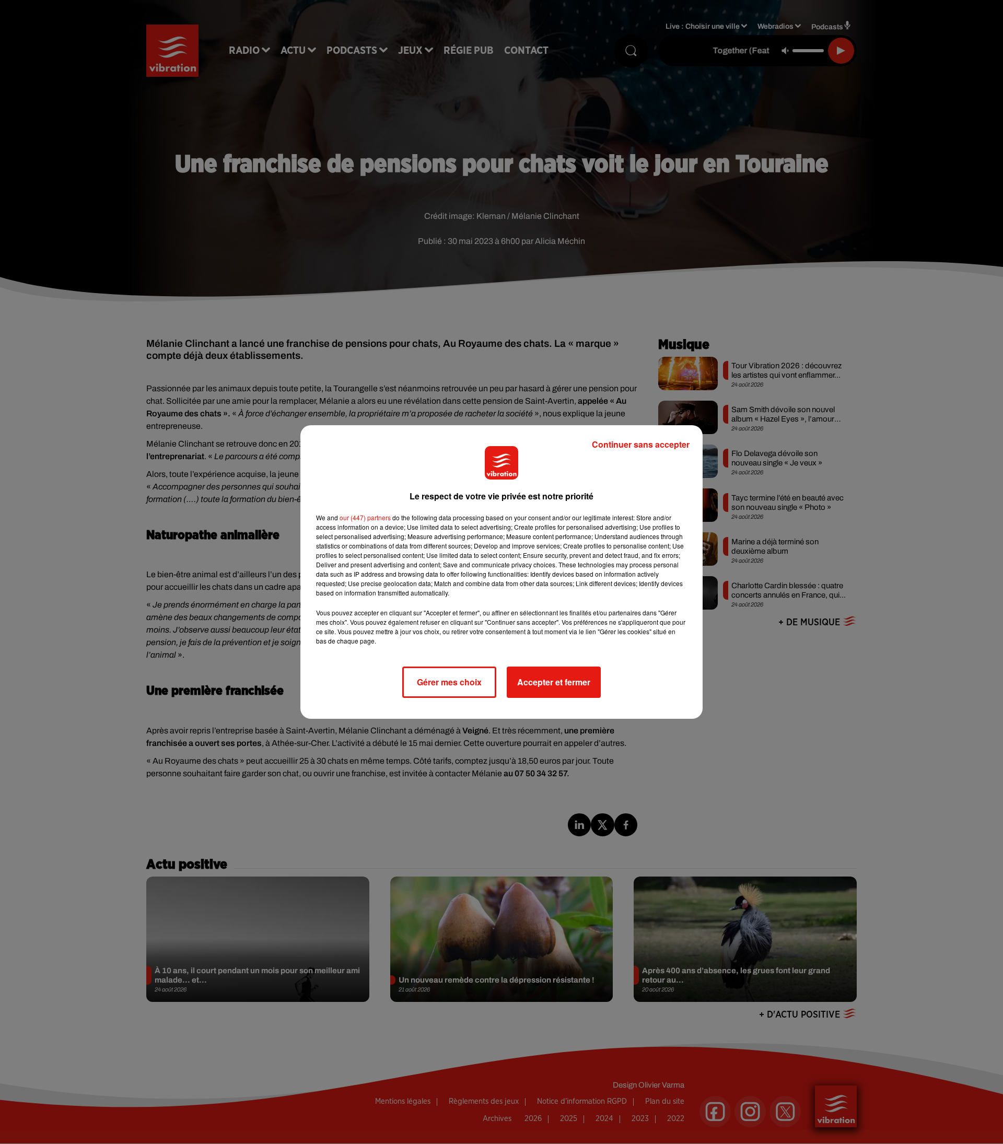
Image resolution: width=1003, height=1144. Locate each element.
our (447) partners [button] (365, 517)
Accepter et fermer (553, 682)
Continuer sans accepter (641, 444)
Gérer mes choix (449, 682)
